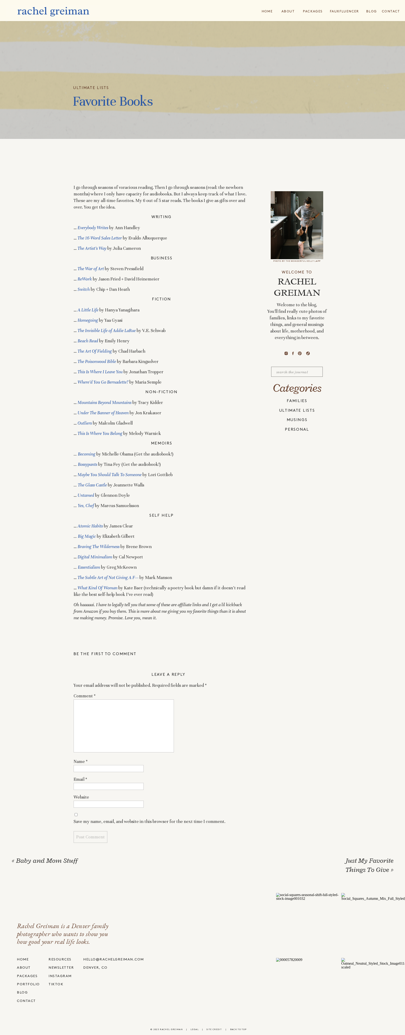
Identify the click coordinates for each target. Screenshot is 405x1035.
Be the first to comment (104, 654)
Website (81, 797)
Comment (85, 696)
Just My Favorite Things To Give (369, 865)
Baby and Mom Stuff (47, 860)
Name (81, 761)
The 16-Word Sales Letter (100, 238)
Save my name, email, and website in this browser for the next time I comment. (149, 821)
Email (80, 779)
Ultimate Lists (91, 88)
